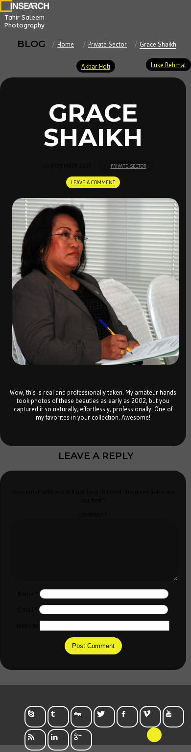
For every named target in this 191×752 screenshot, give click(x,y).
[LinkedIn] (58, 740)
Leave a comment (93, 182)
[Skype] (35, 716)
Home (65, 44)
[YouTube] (173, 716)
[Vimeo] (150, 716)
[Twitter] (104, 716)
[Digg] (81, 716)
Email (28, 609)
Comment (93, 514)
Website (27, 625)
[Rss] (35, 740)
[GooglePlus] (81, 740)
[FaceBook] (127, 716)
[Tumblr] (58, 716)
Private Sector (107, 44)
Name (28, 594)
